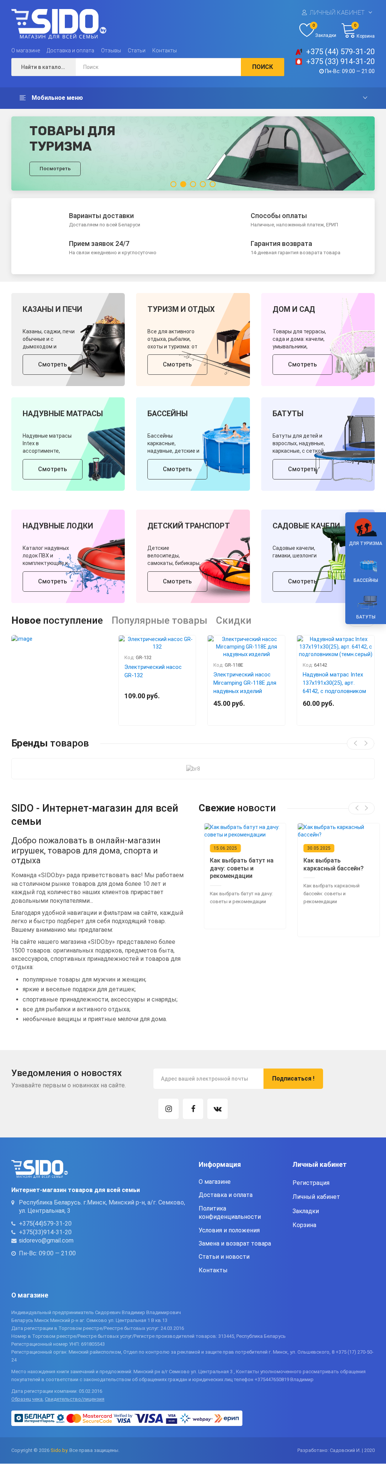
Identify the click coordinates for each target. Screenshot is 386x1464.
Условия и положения (229, 1230)
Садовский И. (345, 1450)
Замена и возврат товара (235, 1243)
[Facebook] (193, 1109)
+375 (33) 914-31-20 (340, 61)
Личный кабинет (337, 12)
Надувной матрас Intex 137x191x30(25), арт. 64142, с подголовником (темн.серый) (334, 687)
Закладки (306, 1211)
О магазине (25, 50)
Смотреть (52, 364)
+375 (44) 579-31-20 (340, 51)
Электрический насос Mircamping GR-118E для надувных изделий (244, 683)
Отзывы (111, 50)
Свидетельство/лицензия (74, 1399)
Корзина (304, 1225)
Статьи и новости (224, 1256)
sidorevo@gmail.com (46, 1240)
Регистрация (311, 1182)
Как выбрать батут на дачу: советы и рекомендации (237, 868)
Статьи (137, 50)
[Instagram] (168, 1109)
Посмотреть (55, 168)
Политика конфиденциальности (230, 1212)
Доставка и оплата (70, 50)
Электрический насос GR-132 (153, 671)
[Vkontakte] (217, 1109)
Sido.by (59, 1450)
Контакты (164, 50)
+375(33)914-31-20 (45, 1232)
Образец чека (27, 1399)
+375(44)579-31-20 (45, 1223)
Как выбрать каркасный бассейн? (329, 864)
